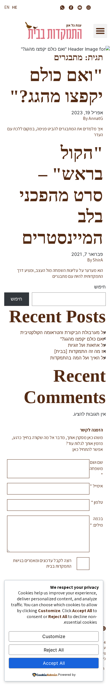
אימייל (96, 486)
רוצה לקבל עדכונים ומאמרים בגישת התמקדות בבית (42, 563)
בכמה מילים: (96, 522)
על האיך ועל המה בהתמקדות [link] (78, 358)
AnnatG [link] (96, 118)
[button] (100, 31)
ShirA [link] (98, 260)
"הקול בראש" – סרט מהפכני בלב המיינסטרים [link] (61, 195)
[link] (88, 7)
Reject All (54, 650)
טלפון (97, 502)
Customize (53, 636)
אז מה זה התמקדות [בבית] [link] (80, 351)
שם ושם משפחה (96, 468)
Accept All (54, 663)
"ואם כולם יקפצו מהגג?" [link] (83, 339)
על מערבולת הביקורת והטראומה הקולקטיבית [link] (63, 332)
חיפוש (100, 287)
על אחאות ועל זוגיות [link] (87, 345)
